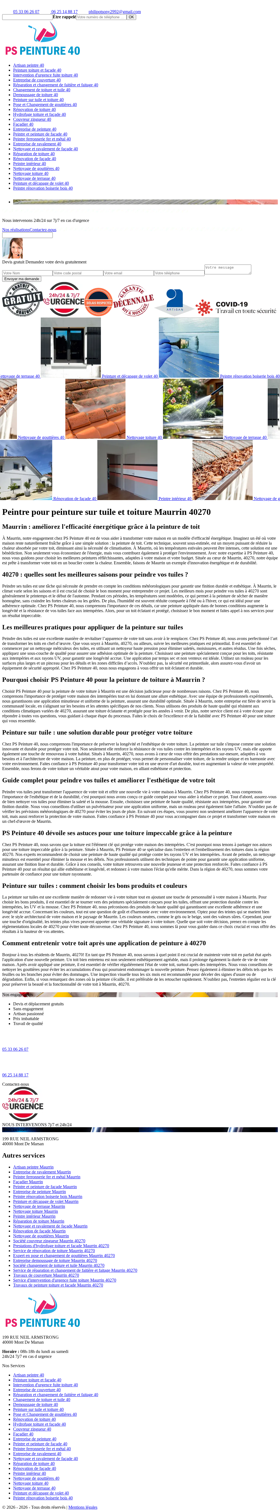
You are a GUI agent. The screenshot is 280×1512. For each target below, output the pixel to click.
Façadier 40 (23, 124)
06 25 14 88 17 (64, 11)
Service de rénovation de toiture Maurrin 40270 (54, 1250)
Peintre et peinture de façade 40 (40, 134)
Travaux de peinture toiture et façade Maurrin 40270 (58, 1285)
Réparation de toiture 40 (34, 153)
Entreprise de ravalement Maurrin (42, 1172)
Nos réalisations (16, 229)
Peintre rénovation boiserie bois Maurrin (47, 1196)
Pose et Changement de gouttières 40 (45, 104)
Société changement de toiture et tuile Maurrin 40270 (58, 1265)
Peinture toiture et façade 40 (37, 70)
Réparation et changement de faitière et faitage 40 (55, 85)
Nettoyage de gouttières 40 (36, 168)
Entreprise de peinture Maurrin (39, 1191)
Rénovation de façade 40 (34, 158)
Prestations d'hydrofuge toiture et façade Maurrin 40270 (61, 1245)
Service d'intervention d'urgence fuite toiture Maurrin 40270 (64, 1280)
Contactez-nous (43, 229)
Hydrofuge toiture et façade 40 (39, 114)
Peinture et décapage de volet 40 (41, 183)
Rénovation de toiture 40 (34, 109)
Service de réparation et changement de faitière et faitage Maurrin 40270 (75, 1270)
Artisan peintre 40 (28, 65)
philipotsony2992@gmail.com (115, 11)
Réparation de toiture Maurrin (38, 1221)
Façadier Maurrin (28, 1181)
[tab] (145, 201)
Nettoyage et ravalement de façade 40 (45, 148)
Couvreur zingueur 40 (32, 119)
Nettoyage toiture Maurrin (35, 1211)
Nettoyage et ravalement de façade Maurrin (50, 1226)
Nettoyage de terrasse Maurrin (39, 1206)
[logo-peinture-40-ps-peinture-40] (43, 56)
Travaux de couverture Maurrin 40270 (46, 1275)
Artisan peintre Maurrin (33, 1167)
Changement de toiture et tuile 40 (41, 89)
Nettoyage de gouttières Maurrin (41, 1236)
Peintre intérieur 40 (29, 163)
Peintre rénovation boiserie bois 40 (43, 188)
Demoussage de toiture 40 (35, 94)
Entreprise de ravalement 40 (37, 144)
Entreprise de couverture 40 (37, 80)
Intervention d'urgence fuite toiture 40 (45, 75)
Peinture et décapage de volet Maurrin (45, 1201)
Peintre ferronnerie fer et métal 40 (42, 139)
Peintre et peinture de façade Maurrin (45, 1186)
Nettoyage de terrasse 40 (34, 178)
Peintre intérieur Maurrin (34, 1216)
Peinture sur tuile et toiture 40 (38, 99)
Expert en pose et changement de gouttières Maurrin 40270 (64, 1255)
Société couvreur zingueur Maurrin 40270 (49, 1240)
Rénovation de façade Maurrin (39, 1231)
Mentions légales (82, 1507)
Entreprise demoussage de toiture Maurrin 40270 (55, 1260)
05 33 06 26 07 (26, 11)
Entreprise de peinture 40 (34, 129)
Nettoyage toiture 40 (30, 173)
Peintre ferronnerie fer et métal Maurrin (46, 1177)
